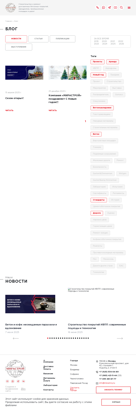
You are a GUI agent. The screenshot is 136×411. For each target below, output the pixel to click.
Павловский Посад (79, 383)
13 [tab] (73, 338)
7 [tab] (60, 338)
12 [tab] (71, 338)
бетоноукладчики (102, 108)
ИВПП (96, 68)
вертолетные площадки (104, 140)
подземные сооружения (104, 154)
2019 (96, 41)
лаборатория (99, 187)
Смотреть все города (74, 389)
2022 (120, 41)
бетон (96, 134)
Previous (14, 338)
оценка (110, 213)
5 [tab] (56, 338)
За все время (101, 39)
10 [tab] (66, 338)
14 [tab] (75, 338)
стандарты (99, 200)
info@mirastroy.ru (107, 383)
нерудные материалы (103, 121)
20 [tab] (88, 338)
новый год (98, 75)
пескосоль (108, 259)
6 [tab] (58, 338)
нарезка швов (100, 220)
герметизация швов (102, 226)
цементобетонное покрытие (106, 206)
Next (118, 338)
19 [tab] (86, 338)
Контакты (47, 390)
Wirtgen (122, 173)
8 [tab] (62, 338)
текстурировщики (101, 114)
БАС (121, 266)
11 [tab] (69, 338)
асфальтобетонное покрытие (107, 239)
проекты (97, 62)
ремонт (120, 160)
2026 (121, 44)
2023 (96, 44)
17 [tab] (81, 338)
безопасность (99, 167)
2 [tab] (49, 338)
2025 (113, 44)
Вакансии (47, 374)
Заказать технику (113, 390)
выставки (117, 88)
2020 (104, 41)
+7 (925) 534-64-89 (109, 372)
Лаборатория (47, 385)
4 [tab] (54, 338)
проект (96, 81)
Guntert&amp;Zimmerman (105, 180)
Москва (73, 365)
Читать (9, 110)
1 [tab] (47, 338)
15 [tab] (77, 338)
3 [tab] (52, 338)
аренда (112, 62)
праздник (114, 75)
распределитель (101, 94)
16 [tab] (79, 338)
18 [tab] (83, 338)
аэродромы (110, 68)
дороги (97, 213)
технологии (98, 272)
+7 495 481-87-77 (107, 379)
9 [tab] (64, 338)
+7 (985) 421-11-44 (108, 375)
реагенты (97, 246)
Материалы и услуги (47, 380)
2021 (112, 41)
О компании (47, 361)
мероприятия (99, 88)
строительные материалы (105, 127)
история (115, 200)
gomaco (119, 94)
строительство (114, 81)
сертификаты (99, 193)
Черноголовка (76, 379)
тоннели (97, 147)
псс (95, 259)
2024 (105, 44)
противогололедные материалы (108, 252)
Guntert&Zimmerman (102, 173)
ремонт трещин (100, 233)
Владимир (74, 370)
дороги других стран (103, 266)
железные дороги (101, 160)
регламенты (118, 193)
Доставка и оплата (47, 368)
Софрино (74, 374)
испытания (117, 187)
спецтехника (99, 101)
